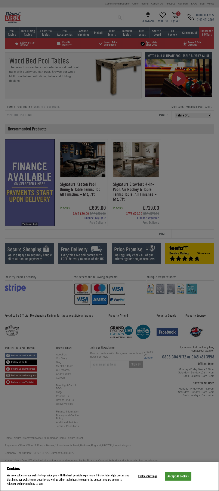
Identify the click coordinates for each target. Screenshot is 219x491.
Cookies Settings (147, 476)
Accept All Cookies (178, 476)
